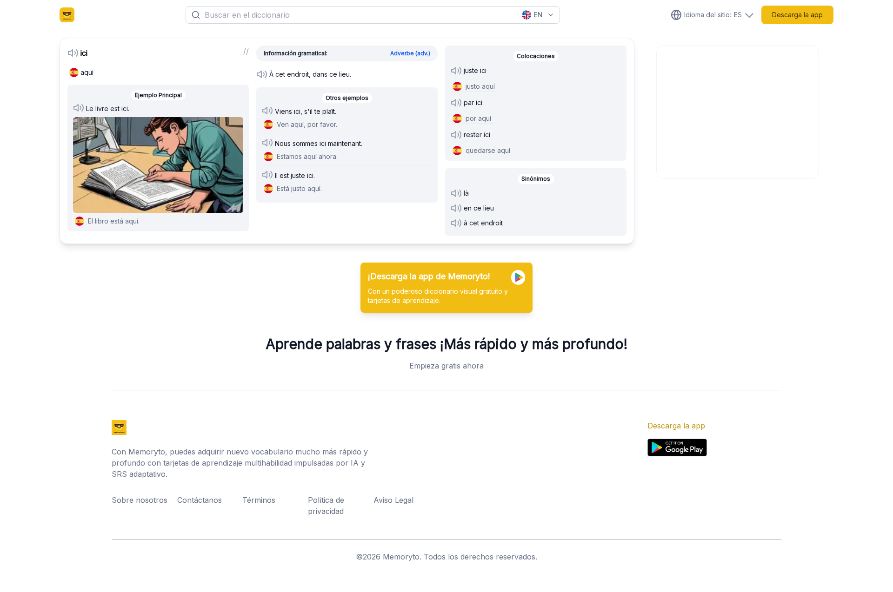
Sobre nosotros (139, 500)
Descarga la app (797, 15)
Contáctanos (199, 500)
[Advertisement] (738, 111)
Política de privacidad (326, 505)
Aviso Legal (393, 500)
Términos (258, 500)
